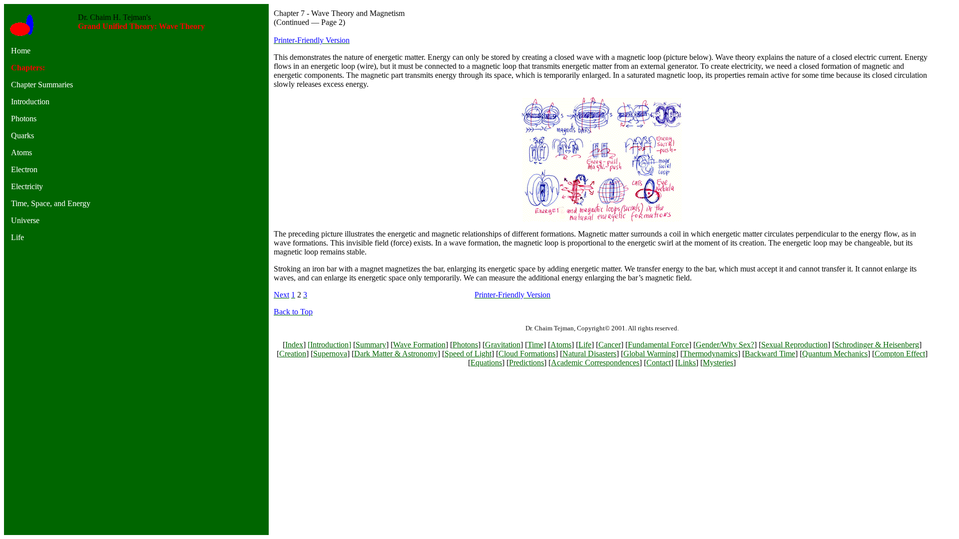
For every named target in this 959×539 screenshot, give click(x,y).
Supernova (330, 353)
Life (584, 344)
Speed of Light (468, 353)
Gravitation (502, 344)
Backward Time (770, 353)
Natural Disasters (589, 353)
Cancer (609, 344)
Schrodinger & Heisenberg (877, 344)
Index (294, 344)
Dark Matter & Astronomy (396, 353)
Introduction (329, 344)
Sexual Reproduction (794, 344)
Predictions (526, 362)
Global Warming (649, 353)
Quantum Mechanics (835, 353)
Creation (292, 353)
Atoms (560, 344)
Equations (486, 362)
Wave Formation (419, 344)
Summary (371, 344)
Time (535, 344)
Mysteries (718, 362)
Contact (658, 362)
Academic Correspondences (595, 362)
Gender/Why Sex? (725, 344)
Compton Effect (900, 353)
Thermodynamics (710, 353)
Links (687, 362)
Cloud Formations (526, 353)
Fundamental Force (658, 344)
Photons (465, 344)
